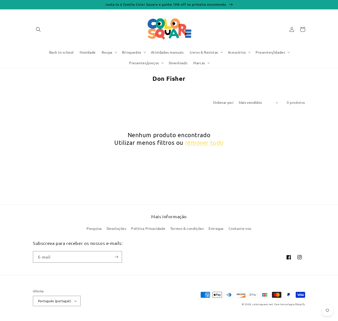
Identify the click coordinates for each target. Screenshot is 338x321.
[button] (38, 29)
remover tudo (204, 142)
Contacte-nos (240, 228)
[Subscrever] (116, 257)
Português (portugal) (54, 301)
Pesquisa (94, 228)
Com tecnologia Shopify (289, 304)
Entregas (216, 228)
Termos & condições (187, 228)
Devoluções (116, 228)
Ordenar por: (223, 102)
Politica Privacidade (148, 228)
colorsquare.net (262, 304)
